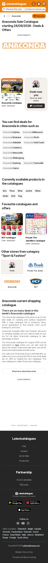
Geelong (12, 163)
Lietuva (30, 534)
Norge (5, 537)
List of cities (24, 456)
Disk (13, 196)
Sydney (11, 132)
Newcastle (13, 152)
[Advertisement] (24, 54)
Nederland (39, 534)
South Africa (22, 537)
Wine (20, 191)
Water (38, 191)
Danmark (27, 531)
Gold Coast (34, 142)
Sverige (12, 537)
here (17, 345)
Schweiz (6, 531)
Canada (37, 529)
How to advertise (24, 480)
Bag (20, 196)
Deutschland (16, 531)
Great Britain (15, 534)
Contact (23, 451)
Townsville (33, 163)
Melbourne (33, 132)
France (6, 534)
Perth (31, 137)
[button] (39, 4)
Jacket (29, 191)
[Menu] (44, 4)
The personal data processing (24, 557)
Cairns (11, 168)
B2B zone (24, 484)
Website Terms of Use (24, 552)
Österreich (22, 529)
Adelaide (12, 142)
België (30, 529)
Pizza (12, 191)
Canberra (12, 147)
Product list (24, 461)
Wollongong (13, 158)
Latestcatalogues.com (31, 545)
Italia (24, 534)
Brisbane (12, 137)
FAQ (24, 446)
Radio (5, 196)
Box (5, 191)
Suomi (35, 531)
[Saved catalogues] (34, 4)
